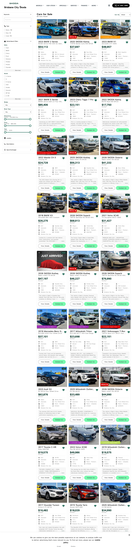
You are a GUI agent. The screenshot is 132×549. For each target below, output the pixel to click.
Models (39, 5)
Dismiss (73, 546)
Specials (63, 5)
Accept (59, 546)
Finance (84, 5)
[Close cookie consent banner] (129, 535)
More (94, 5)
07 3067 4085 (123, 5)
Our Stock (51, 5)
